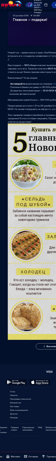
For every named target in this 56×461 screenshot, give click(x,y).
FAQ (40, 427)
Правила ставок (15, 427)
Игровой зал (15, 402)
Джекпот (14, 413)
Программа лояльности (20, 399)
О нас (12, 391)
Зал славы (14, 406)
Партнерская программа (28, 427)
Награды (14, 417)
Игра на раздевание (19, 410)
